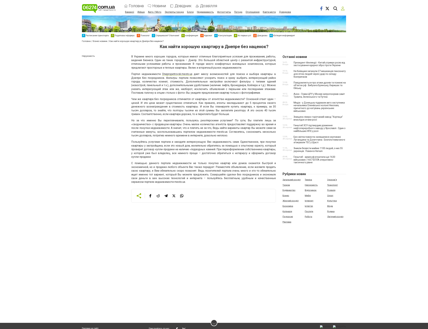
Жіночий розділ (291, 200)
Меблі (308, 195)
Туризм (286, 185)
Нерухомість (311, 185)
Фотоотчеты (224, 12)
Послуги (309, 211)
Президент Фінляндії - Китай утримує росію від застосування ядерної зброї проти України (319, 64)
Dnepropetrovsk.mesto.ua (177, 74)
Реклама (287, 222)
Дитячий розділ (335, 216)
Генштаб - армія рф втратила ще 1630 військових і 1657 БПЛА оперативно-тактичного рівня (314, 160)
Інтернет (309, 200)
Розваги (331, 190)
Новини (159, 6)
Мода (330, 206)
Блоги (190, 12)
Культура (332, 200)
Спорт (330, 195)
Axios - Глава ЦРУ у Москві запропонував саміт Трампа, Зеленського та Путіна (319, 95)
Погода (238, 12)
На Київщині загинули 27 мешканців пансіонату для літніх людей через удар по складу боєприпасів (320, 74)
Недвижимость (205, 12)
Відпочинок (310, 190)
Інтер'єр (309, 206)
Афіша (141, 12)
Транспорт (332, 185)
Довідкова (285, 12)
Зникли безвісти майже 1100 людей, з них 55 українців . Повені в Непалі (318, 149)
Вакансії (129, 12)
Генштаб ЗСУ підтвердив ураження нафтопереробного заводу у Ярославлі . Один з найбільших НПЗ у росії (319, 128)
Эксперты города (174, 12)
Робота (308, 216)
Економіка (288, 206)
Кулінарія (287, 211)
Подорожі (288, 216)
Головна (136, 6)
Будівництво (289, 190)
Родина (331, 211)
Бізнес (286, 195)
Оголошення (252, 12)
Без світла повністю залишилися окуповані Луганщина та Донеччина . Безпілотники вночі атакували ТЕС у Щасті (319, 140)
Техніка (308, 179)
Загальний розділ (292, 179)
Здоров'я (332, 179)
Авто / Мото (154, 12)
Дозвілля (208, 6)
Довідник (183, 6)
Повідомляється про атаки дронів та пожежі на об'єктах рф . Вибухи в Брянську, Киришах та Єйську (320, 85)
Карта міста (269, 12)
